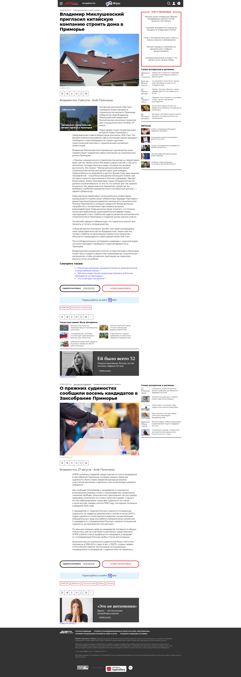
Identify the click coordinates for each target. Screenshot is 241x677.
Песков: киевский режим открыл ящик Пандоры (164, 155)
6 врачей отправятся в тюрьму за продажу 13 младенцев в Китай (161, 29)
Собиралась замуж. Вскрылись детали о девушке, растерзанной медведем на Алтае (165, 391)
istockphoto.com (66, 457)
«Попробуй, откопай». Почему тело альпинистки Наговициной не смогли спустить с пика (166, 432)
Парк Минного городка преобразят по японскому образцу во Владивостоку (120, 336)
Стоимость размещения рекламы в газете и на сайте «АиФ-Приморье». (122, 631)
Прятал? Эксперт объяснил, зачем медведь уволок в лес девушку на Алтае (165, 91)
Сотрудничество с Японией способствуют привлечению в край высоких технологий (82, 336)
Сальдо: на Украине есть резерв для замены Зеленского (165, 146)
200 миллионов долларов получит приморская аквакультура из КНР (120, 328)
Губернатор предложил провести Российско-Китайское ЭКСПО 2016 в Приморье (84, 344)
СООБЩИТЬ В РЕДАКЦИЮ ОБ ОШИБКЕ (133, 634)
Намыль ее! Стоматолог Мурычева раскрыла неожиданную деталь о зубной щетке (165, 75)
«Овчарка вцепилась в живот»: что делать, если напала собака (161, 59)
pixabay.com (64, 88)
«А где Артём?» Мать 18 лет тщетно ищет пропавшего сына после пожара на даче (165, 83)
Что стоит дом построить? (91, 278)
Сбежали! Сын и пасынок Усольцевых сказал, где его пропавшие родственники (166, 100)
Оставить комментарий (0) (120, 288)
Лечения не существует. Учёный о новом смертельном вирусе (165, 398)
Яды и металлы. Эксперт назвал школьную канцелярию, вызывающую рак (164, 415)
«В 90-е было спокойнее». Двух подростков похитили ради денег (165, 406)
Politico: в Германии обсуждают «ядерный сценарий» (163, 130)
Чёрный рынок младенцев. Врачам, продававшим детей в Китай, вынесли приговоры (161, 19)
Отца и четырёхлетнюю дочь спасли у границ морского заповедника (161, 39)
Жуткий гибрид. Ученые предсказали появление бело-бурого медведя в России (166, 424)
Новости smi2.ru (68, 377)
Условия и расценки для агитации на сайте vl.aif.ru (96, 634)
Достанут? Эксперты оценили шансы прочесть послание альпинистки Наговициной (166, 116)
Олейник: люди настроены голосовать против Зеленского (163, 163)
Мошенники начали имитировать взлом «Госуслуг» (164, 138)
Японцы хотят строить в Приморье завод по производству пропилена (84, 328)
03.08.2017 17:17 (65, 10)
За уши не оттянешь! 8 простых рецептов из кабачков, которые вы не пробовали (166, 108)
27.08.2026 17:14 (65, 384)
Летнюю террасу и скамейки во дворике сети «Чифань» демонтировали (161, 49)
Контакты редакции (83, 631)
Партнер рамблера (97, 667)
